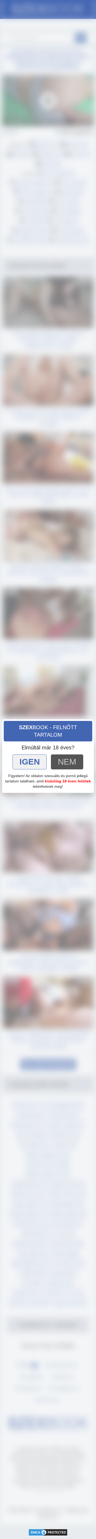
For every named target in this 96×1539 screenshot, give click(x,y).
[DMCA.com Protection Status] (48, 1532)
